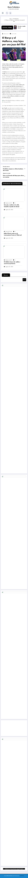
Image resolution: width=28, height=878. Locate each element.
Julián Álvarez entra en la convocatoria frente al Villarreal (13, 234)
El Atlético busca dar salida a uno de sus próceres (12, 262)
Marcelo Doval (8, 231)
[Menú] (2, 13)
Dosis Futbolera (14, 7)
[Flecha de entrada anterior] (24, 169)
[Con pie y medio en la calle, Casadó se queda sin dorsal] (14, 195)
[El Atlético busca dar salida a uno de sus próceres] (14, 252)
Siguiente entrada (6, 173)
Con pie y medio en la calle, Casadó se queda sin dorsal (11, 205)
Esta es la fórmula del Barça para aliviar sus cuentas (13, 176)
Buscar (6, 275)
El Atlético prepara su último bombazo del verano (13, 169)
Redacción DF (6, 33)
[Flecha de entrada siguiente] (24, 176)
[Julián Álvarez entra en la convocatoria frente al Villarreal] (14, 223)
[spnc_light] (10, 13)
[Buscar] (7, 13)
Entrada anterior (6, 166)
